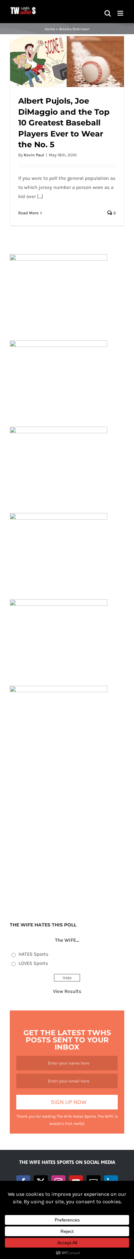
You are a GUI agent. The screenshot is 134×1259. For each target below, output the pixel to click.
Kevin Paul (34, 154)
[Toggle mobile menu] (120, 13)
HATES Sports (33, 954)
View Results (67, 991)
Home (50, 29)
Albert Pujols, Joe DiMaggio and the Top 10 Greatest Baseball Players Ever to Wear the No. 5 (64, 122)
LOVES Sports (33, 963)
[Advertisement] (67, 839)
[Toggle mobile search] (107, 13)
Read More (28, 212)
